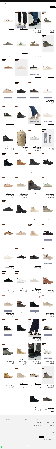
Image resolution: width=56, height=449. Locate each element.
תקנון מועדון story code (50, 422)
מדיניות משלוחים (38, 419)
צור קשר (40, 429)
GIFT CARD (39, 428)
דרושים (53, 432)
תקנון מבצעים (52, 425)
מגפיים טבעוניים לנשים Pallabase (23, 361)
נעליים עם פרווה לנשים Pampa (37, 219)
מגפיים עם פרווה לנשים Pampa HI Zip (9, 172)
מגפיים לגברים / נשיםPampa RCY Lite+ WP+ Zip (48, 219)
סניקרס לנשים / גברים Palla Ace (50, 101)
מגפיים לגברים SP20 (38, 195)
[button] (42, 3)
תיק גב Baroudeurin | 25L (24, 148)
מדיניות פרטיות (52, 428)
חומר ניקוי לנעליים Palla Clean (50, 148)
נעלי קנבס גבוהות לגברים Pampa (37, 361)
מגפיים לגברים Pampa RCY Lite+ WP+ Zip (35, 172)
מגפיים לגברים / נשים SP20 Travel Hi (9, 148)
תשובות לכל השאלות (38, 418)
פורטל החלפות (39, 422)
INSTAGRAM (26, 418)
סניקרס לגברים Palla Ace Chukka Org (9, 125)
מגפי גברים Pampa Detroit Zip (37, 30)
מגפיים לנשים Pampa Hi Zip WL (50, 290)
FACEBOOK (26, 419)
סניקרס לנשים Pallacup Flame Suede (49, 195)
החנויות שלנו (52, 419)
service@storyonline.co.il (10, 419)
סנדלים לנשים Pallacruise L (50, 172)
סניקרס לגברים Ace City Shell (37, 267)
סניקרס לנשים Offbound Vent (24, 290)
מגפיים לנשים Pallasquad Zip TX (23, 219)
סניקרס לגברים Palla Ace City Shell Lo (49, 409)
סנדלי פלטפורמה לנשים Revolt (50, 361)
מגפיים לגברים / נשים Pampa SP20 (23, 172)
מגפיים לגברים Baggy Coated (24, 314)
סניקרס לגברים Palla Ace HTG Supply (49, 314)
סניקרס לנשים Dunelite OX (37, 148)
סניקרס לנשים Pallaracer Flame (36, 338)
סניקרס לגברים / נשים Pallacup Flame (49, 125)
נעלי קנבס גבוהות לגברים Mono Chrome (36, 314)
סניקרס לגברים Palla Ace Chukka (50, 30)
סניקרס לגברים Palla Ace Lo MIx (36, 290)
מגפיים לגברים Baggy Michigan (10, 361)
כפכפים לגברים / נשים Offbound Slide (9, 219)
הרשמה (42, 437)
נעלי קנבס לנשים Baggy (38, 409)
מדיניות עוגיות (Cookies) (50, 429)
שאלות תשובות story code (37, 425)
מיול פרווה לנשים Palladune (10, 290)
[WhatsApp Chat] (1, 447)
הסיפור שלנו (52, 418)
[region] (28, 1)
